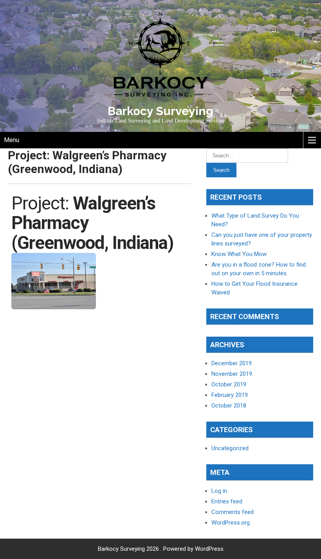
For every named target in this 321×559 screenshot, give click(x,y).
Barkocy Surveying (160, 111)
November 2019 (231, 373)
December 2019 (231, 363)
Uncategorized (230, 448)
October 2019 (228, 384)
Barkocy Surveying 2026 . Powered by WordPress (161, 548)
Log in (219, 490)
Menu (11, 140)
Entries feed (226, 501)
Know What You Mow (239, 254)
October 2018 (228, 405)
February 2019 (229, 395)
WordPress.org (230, 522)
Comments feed (232, 512)
